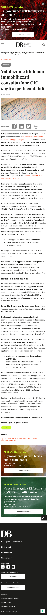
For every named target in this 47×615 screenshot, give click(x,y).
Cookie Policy (6, 602)
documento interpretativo (32, 136)
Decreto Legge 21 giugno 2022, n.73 (18, 139)
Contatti (4, 595)
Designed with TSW (8, 606)
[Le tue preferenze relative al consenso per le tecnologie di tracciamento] (42, 611)
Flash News (10, 52)
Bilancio (17, 52)
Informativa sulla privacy (10, 599)
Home (3, 52)
